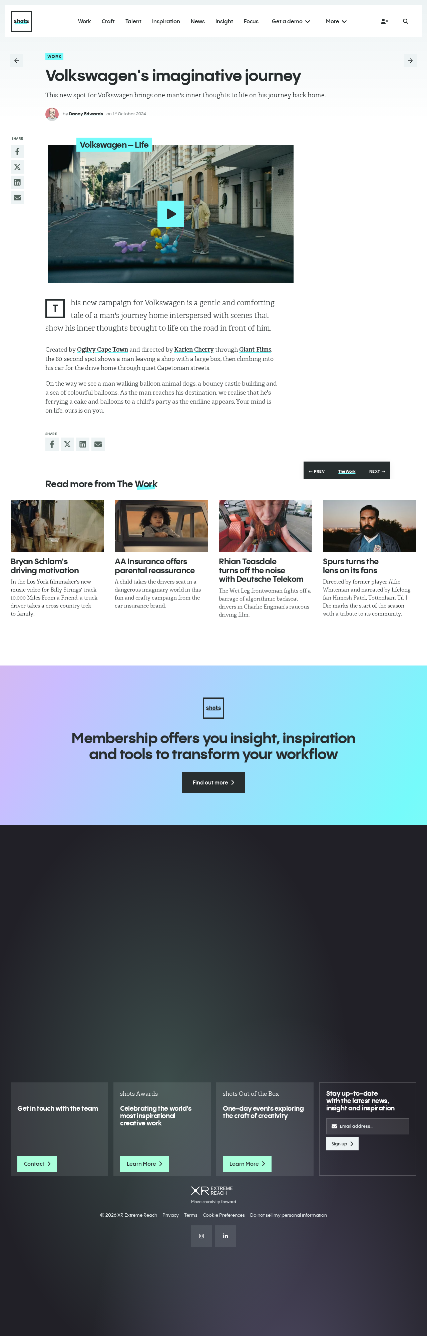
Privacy (170, 1215)
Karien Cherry (194, 349)
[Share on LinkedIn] (17, 182)
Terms (190, 1215)
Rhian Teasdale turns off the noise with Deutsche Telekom (261, 570)
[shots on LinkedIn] (225, 1236)
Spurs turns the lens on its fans (351, 565)
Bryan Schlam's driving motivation (45, 565)
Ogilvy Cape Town (102, 349)
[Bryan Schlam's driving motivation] (57, 526)
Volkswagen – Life (114, 144)
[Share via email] (17, 197)
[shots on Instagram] (201, 1236)
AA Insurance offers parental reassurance (154, 565)
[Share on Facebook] (17, 151)
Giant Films (255, 349)
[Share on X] (17, 167)
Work (54, 56)
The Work (346, 472)
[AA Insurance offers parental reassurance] (161, 526)
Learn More (141, 1163)
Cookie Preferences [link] (224, 1215)
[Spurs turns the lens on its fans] (369, 526)
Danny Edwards (86, 113)
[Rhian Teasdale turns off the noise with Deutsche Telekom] (265, 526)
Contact (34, 1163)
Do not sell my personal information (288, 1215)
